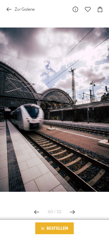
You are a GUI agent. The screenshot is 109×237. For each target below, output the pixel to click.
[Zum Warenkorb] (100, 9)
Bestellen (56, 229)
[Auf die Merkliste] (87, 9)
